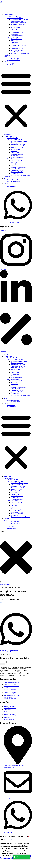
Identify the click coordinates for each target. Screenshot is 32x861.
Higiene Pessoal (15, 27)
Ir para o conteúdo (5, 1)
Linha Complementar (13, 37)
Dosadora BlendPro (12, 16)
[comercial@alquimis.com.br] (16, 647)
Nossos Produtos (8, 14)
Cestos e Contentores (16, 39)
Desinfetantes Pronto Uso (18, 24)
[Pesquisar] (0, 582)
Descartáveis (14, 40)
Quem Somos (7, 13)
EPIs (12, 43)
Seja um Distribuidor (13, 58)
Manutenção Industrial (17, 32)
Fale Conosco (11, 63)
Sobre (5, 56)
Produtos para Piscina (17, 48)
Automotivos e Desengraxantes (19, 19)
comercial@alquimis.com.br (10, 651)
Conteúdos (7, 55)
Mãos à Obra (14, 34)
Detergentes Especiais (17, 26)
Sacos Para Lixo (15, 52)
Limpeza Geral (15, 31)
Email (2, 662)
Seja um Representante (13, 60)
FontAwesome (5, 858)
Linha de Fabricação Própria (15, 18)
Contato (6, 61)
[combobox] (8, 533)
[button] (16, 99)
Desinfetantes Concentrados (18, 22)
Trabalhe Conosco (12, 65)
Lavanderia (14, 29)
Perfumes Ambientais (17, 35)
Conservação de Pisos (17, 21)
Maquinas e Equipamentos (18, 45)
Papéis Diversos (15, 47)
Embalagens (14, 42)
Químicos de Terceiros (17, 50)
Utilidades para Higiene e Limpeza (20, 53)
